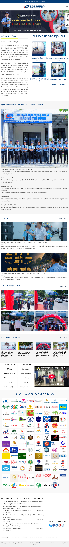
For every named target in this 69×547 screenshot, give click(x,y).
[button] (2, 7)
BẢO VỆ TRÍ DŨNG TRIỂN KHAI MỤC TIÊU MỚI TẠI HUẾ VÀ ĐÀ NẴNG (24, 243)
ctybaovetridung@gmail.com (39, 1)
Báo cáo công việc (5, 537)
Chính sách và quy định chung (35, 537)
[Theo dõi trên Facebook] (53, 525)
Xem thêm (63, 286)
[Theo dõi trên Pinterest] (59, 525)
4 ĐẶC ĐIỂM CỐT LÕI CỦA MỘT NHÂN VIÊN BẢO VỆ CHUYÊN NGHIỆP (59, 354)
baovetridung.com (44, 543)
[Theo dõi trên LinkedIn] (63, 525)
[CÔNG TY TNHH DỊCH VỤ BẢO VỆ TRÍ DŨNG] (34, 6)
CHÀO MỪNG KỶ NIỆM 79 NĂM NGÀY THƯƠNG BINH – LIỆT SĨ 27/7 (23, 274)
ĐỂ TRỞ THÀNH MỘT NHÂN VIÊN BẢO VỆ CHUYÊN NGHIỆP (25, 353)
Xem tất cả (62, 218)
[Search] (67, 6)
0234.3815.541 (26, 1)
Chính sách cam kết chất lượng (19, 537)
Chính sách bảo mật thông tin (51, 537)
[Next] (64, 139)
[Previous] (4, 139)
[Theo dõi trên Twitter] (56, 525)
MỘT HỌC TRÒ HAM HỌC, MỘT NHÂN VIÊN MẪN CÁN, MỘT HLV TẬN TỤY (7, 354)
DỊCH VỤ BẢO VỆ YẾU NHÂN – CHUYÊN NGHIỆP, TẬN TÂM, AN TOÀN (42, 354)
